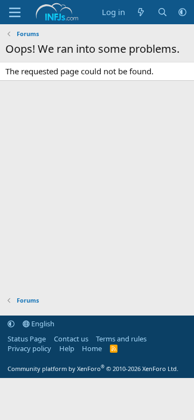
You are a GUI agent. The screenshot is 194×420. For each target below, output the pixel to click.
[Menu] (14, 12)
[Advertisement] (97, 188)
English (42, 323)
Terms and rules (121, 339)
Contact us (71, 339)
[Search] (162, 12)
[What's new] (140, 12)
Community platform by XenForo (93, 369)
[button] (182, 12)
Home (92, 348)
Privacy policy (29, 348)
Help (66, 348)
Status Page (27, 339)
